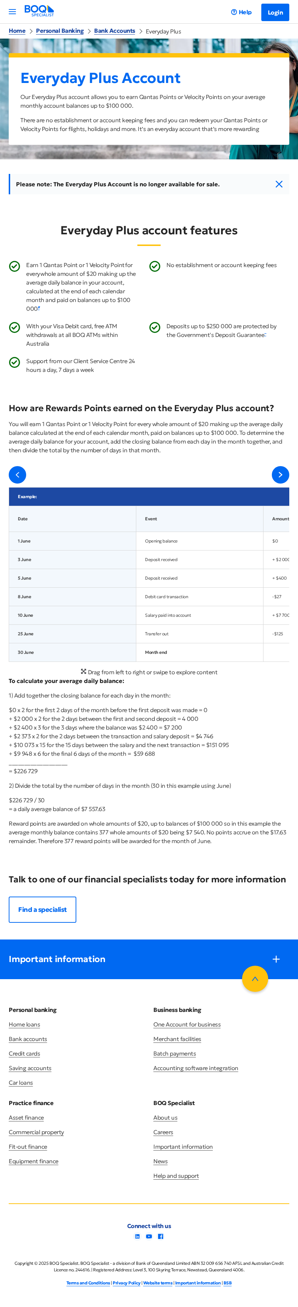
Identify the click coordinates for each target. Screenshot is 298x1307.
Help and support (176, 1175)
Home (17, 30)
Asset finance (26, 1117)
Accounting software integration (195, 1068)
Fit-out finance (28, 1146)
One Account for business (187, 1024)
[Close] (279, 184)
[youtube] (149, 1238)
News (160, 1161)
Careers (163, 1132)
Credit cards (24, 1053)
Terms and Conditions (88, 1283)
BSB (228, 1283)
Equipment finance (34, 1161)
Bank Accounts (114, 30)
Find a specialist (42, 909)
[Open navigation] (12, 12)
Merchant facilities (177, 1038)
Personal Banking (60, 30)
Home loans (24, 1024)
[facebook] (160, 1238)
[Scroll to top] (255, 979)
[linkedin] (137, 1238)
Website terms (158, 1283)
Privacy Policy (126, 1283)
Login (275, 12)
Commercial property (36, 1132)
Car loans (21, 1082)
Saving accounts (30, 1068)
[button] (17, 475)
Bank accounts (28, 1038)
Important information (183, 1146)
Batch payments (174, 1053)
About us (165, 1117)
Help (245, 12)
